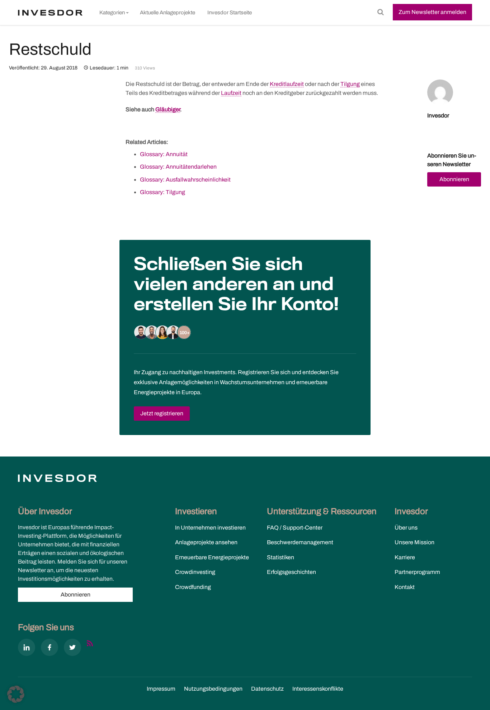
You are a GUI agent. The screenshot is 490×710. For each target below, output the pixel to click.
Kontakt (405, 587)
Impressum (161, 689)
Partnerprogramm (417, 572)
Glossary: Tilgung (162, 192)
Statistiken (280, 557)
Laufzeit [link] (231, 93)
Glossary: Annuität (164, 154)
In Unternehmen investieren (210, 528)
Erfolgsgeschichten (291, 572)
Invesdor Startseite (229, 12)
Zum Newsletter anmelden (432, 12)
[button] (16, 694)
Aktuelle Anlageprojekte (167, 12)
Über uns (406, 528)
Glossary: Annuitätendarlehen (178, 167)
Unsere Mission (414, 542)
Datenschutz (267, 689)
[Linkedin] (26, 649)
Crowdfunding (193, 587)
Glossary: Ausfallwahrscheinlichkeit (185, 180)
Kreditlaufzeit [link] (287, 84)
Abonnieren (454, 179)
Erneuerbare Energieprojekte (212, 557)
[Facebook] (49, 649)
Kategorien (112, 12)
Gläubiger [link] (167, 109)
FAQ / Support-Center (294, 528)
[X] (72, 649)
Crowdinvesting (195, 572)
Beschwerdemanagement (300, 542)
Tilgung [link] (350, 84)
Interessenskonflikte (317, 689)
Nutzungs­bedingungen (213, 689)
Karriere (405, 557)
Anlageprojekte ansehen (206, 542)
